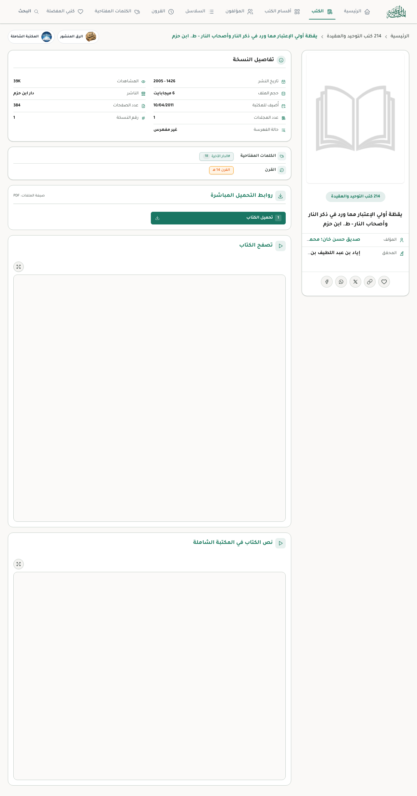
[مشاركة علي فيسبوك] (327, 282)
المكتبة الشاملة (25, 37)
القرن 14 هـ (221, 170)
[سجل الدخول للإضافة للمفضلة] (384, 282)
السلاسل (195, 11)
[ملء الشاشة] (18, 267)
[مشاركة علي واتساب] (341, 282)
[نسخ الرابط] (370, 282)
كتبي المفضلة (61, 11)
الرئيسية (352, 11)
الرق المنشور (71, 37)
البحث (24, 11)
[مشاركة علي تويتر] (355, 282)
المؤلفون (234, 11)
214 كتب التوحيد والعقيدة (354, 36)
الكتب (317, 11)
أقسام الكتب (278, 11)
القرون (158, 11)
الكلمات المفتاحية (113, 11)
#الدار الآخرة (217, 156)
